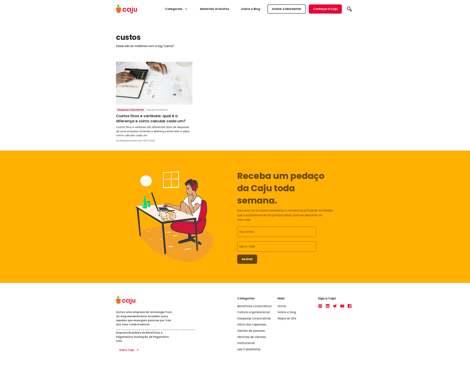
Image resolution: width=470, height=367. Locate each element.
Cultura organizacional (253, 312)
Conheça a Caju (325, 9)
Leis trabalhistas (249, 349)
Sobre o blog (287, 312)
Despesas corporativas (131, 109)
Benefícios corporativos (254, 306)
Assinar (247, 259)
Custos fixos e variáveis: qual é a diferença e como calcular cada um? (151, 118)
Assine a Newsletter (286, 9)
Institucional (246, 343)
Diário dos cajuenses (251, 324)
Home (282, 306)
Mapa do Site (287, 318)
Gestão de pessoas (251, 331)
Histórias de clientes (251, 337)
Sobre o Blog (250, 9)
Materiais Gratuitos (214, 9)
